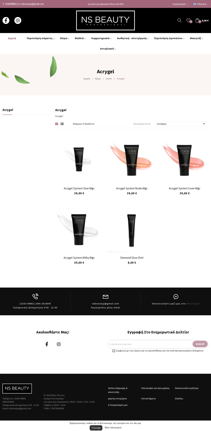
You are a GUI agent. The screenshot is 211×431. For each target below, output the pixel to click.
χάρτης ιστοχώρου (117, 398)
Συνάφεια (181, 124)
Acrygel (7, 110)
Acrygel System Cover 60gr (184, 188)
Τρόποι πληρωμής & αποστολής (117, 390)
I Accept (96, 427)
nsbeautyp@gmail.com (32, 4)
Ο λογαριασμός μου (118, 404)
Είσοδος (179, 398)
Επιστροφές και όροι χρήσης (155, 388)
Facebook (5, 20)
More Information (113, 427)
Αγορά (169, 205)
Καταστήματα (148, 398)
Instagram (17, 20)
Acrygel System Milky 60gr (79, 257)
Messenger (193, 303)
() (188, 20)
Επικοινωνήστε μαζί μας (187, 388)
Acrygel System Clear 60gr (79, 188)
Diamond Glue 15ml (131, 257)
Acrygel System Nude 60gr (132, 188)
